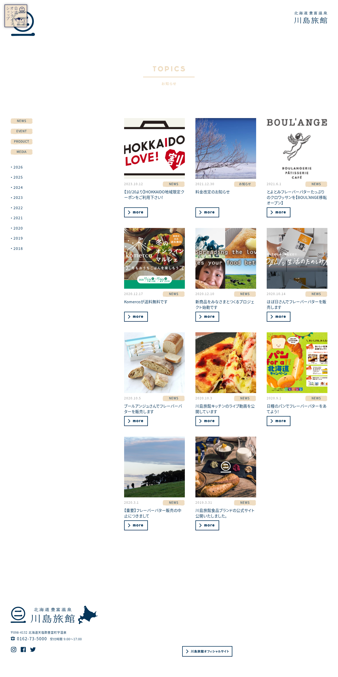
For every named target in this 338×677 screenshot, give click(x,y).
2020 (18, 228)
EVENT (21, 131)
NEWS (21, 121)
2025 (18, 177)
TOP (311, 17)
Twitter (33, 649)
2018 (18, 248)
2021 (18, 217)
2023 (18, 197)
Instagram (14, 649)
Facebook (23, 649)
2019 (18, 238)
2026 (18, 167)
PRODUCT (22, 141)
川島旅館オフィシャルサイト (207, 651)
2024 (18, 187)
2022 (18, 207)
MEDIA (22, 152)
